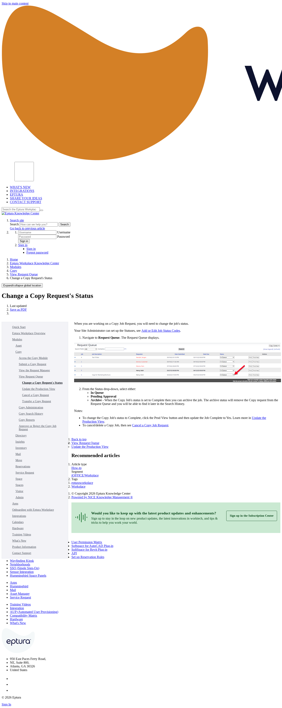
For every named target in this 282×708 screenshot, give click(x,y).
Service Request (24, 472)
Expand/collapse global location (22, 285)
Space (18, 478)
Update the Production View (38, 388)
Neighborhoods (20, 564)
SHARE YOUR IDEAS (26, 198)
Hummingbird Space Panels (28, 575)
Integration (17, 608)
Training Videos (21, 534)
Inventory (21, 447)
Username (63, 232)
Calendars (18, 522)
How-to (76, 468)
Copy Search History (31, 413)
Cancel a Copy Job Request (150, 425)
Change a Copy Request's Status (42, 382)
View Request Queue (24, 274)
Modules (15, 267)
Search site (17, 220)
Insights (20, 441)
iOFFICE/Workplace (85, 475)
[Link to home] (20, 213)
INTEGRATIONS (22, 191)
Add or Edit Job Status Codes (160, 330)
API (74, 553)
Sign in (24, 241)
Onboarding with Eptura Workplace (33, 509)
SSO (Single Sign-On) (24, 568)
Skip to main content (15, 3)
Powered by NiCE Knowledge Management (102, 497)
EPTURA (16, 194)
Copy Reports (27, 419)
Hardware (18, 528)
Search (15, 224)
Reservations (22, 466)
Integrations (19, 515)
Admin (19, 497)
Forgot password (37, 252)
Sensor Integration (22, 572)
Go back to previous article (27, 228)
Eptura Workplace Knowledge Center (34, 263)
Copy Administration (31, 407)
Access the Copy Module (33, 358)
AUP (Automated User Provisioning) (34, 612)
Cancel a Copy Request (35, 395)
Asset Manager (20, 593)
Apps (15, 503)
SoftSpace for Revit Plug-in (89, 549)
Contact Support (21, 553)
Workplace (78, 486)
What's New (19, 540)
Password (63, 236)
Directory (21, 435)
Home (14, 259)
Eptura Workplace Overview (28, 333)
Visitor (19, 491)
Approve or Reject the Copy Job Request (37, 428)
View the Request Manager (34, 370)
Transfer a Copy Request (36, 401)
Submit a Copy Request (32, 364)
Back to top (78, 439)
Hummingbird (19, 586)
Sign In (6, 704)
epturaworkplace (82, 483)
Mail (18, 454)
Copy (13, 270)
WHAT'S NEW (20, 187)
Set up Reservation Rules (87, 557)
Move (18, 460)
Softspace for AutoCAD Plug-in (92, 546)
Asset (18, 345)
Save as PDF (18, 309)
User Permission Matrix (86, 542)
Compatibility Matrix (23, 615)
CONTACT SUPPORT (25, 202)
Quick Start (19, 327)
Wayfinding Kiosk (22, 560)
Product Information (24, 546)
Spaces (19, 485)
